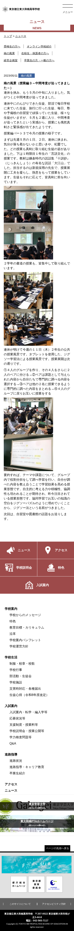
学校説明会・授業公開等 (26, 731)
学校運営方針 (18, 646)
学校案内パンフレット (25, 640)
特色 (12, 621)
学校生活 (11, 657)
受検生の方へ (12, 46)
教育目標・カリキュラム (26, 627)
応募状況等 (17, 718)
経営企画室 (11, 60)
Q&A (12, 743)
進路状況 (15, 760)
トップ (8, 36)
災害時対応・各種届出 (25, 688)
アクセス (11, 784)
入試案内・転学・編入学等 (28, 712)
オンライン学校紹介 (39, 46)
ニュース (20, 36)
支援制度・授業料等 (23, 724)
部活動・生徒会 (20, 676)
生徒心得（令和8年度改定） (29, 695)
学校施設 (15, 682)
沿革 (12, 633)
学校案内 (11, 608)
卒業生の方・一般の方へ (39, 60)
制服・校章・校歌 (22, 663)
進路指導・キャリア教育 (26, 767)
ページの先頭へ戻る (57, 848)
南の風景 (9, 53)
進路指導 (11, 754)
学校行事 (15, 669)
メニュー (68, 12)
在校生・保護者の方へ (35, 53)
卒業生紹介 (17, 773)
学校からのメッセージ (25, 615)
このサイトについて (20, 904)
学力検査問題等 (20, 737)
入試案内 (11, 706)
